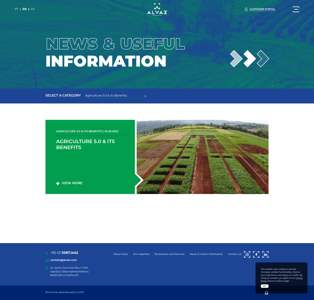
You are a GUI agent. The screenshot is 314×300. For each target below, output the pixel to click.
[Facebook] (256, 254)
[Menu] (296, 9)
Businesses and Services (170, 254)
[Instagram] (247, 254)
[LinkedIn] (265, 254)
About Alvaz (120, 254)
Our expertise (141, 254)
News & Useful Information (206, 254)
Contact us (234, 254)
